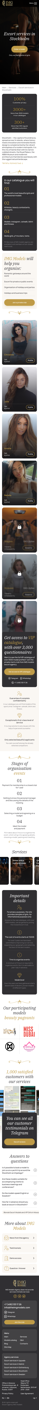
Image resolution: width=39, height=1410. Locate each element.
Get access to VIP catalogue (19, 672)
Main (6, 1336)
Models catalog (10, 1340)
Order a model (19, 49)
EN (8, 1398)
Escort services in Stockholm (16, 1371)
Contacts (24, 1343)
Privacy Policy (7, 1393)
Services (23, 1336)
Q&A (22, 1340)
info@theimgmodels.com (17, 1307)
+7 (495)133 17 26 (12, 1304)
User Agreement (27, 1393)
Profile (30, 360)
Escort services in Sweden (14, 1374)
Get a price (7, 360)
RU (3, 1398)
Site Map (7, 1347)
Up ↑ (35, 1398)
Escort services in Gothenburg (16, 1367)
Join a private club (20, 302)
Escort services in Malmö (14, 1364)
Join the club (19, 1322)
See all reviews (19, 1142)
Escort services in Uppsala (14, 1360)
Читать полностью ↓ (12, 163)
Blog (6, 1343)
